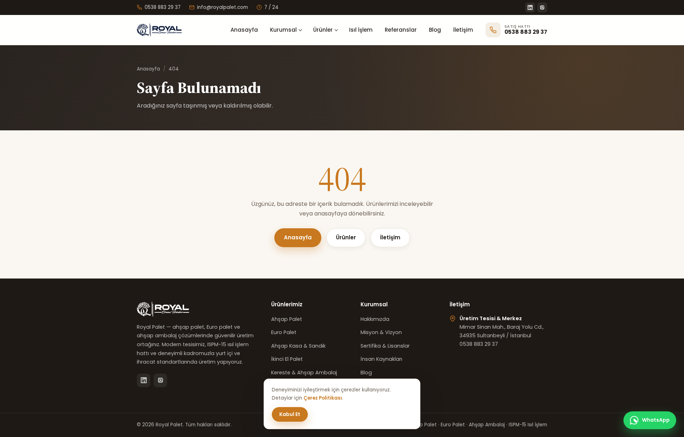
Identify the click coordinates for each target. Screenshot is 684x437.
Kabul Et (289, 414)
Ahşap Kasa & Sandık (298, 345)
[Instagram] (542, 7)
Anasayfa (244, 29)
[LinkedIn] (530, 7)
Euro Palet (283, 332)
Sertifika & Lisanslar (385, 345)
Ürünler (323, 29)
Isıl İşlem (361, 29)
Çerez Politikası (323, 398)
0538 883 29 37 (163, 7)
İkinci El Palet (287, 359)
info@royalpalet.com (222, 7)
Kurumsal (283, 29)
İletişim (463, 29)
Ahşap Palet (286, 319)
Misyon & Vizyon (381, 332)
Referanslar (401, 29)
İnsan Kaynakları (381, 359)
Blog (435, 29)
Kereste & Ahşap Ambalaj (304, 372)
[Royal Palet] (163, 30)
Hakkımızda (375, 319)
